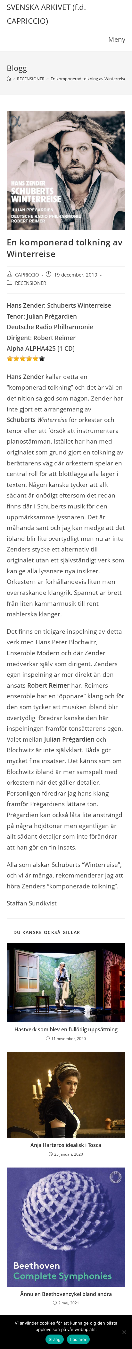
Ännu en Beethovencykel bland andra (66, 1294)
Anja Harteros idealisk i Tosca (65, 1145)
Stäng (55, 1339)
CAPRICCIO (27, 275)
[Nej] (124, 1332)
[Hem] (9, 79)
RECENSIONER (30, 283)
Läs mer (78, 1339)
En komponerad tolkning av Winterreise (88, 79)
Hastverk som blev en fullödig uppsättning (66, 1029)
